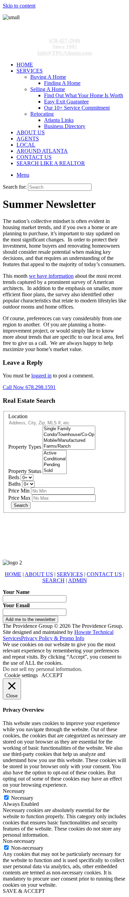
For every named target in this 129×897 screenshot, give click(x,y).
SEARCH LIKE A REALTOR (51, 163)
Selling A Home (47, 89)
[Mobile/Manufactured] (69, 441)
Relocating (42, 114)
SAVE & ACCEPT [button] (24, 891)
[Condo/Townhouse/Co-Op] (69, 435)
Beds (13, 477)
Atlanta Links (59, 120)
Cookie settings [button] (21, 675)
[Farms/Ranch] (69, 446)
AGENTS (28, 138)
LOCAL (26, 145)
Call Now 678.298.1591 (29, 387)
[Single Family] (69, 429)
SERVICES (30, 71)
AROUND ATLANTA (42, 151)
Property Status (24, 471)
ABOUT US (31, 132)
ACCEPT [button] (52, 675)
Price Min (19, 491)
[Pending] (54, 465)
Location (18, 416)
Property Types (24, 447)
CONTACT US (34, 157)
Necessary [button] (14, 791)
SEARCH (53, 580)
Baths (14, 484)
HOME (25, 64)
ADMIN (77, 580)
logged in (41, 375)
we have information (51, 276)
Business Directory (64, 126)
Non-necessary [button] (19, 841)
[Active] (54, 453)
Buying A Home (48, 77)
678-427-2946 (64, 40)
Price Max (19, 498)
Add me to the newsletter (30, 619)
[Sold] (54, 471)
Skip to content (19, 6)
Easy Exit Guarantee (66, 101)
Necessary (22, 798)
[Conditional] (54, 459)
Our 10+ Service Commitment (77, 108)
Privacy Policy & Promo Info (52, 638)
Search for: (14, 187)
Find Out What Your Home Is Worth (83, 95)
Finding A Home (62, 83)
